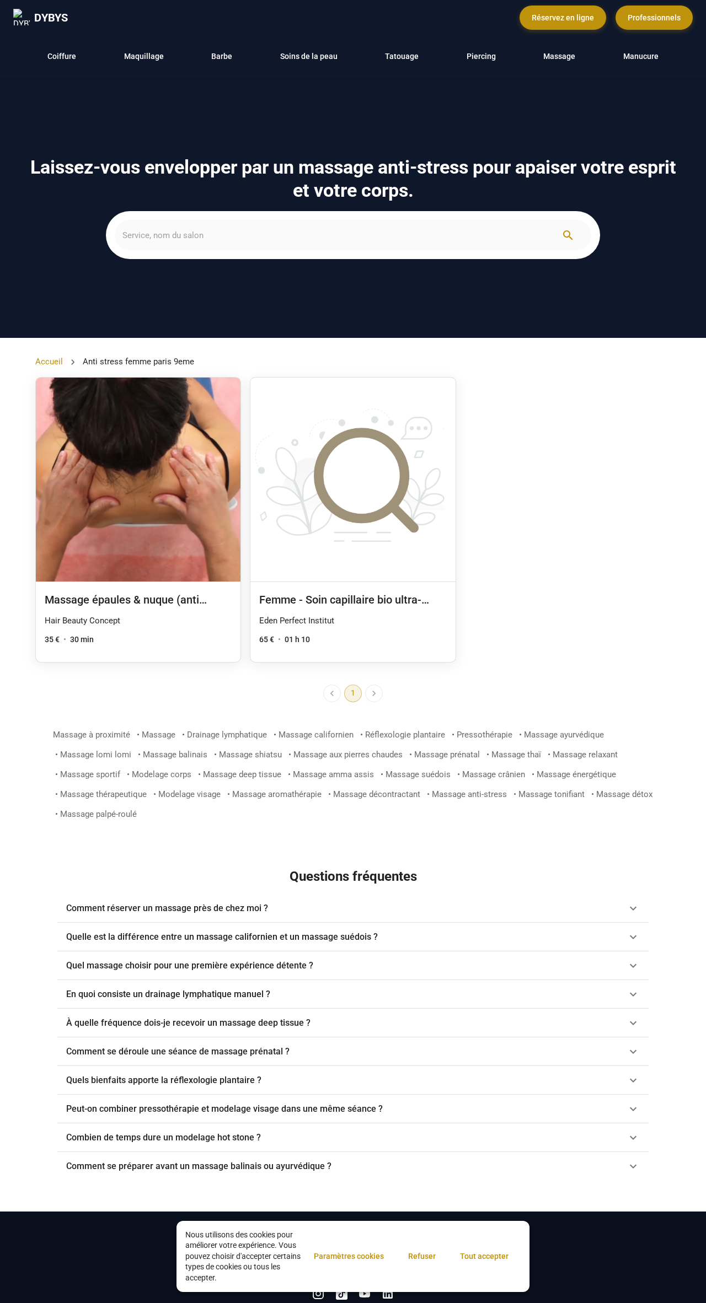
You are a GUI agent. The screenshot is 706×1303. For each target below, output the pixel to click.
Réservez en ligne (563, 17)
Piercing (481, 56)
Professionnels (654, 17)
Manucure (641, 56)
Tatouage (402, 56)
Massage (559, 56)
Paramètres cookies (349, 1256)
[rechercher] (568, 235)
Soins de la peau (309, 56)
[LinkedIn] (318, 1293)
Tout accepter (484, 1256)
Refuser (422, 1256)
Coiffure (61, 56)
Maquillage (144, 56)
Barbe (221, 56)
